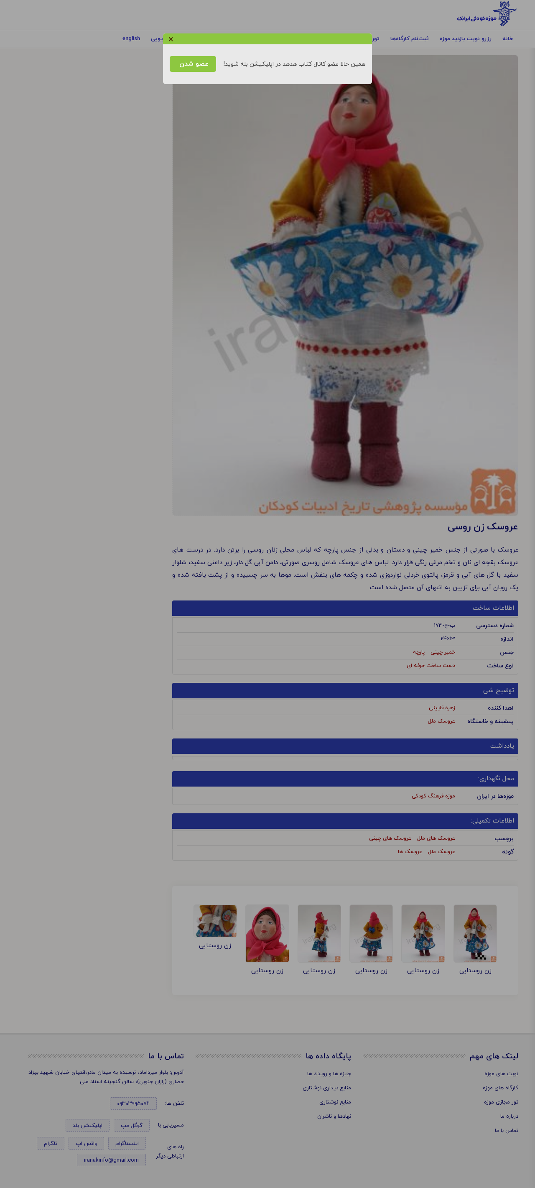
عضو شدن (193, 64)
